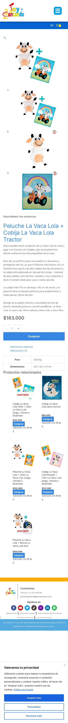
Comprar (34, 336)
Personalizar (34, 706)
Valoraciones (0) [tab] (18, 350)
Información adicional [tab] (21, 346)
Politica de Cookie (23, 689)
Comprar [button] (48, 419)
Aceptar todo (34, 697)
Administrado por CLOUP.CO (45, 626)
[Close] (65, 665)
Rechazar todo (34, 715)
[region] (34, 692)
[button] (4, 37)
